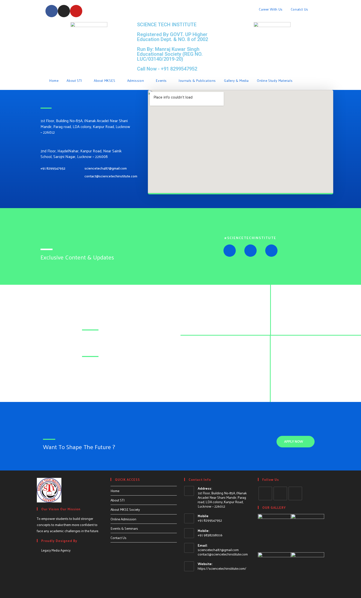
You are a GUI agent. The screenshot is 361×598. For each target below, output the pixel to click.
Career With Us (270, 9)
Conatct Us (300, 9)
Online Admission (123, 519)
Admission (136, 80)
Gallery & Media (236, 80)
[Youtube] (76, 11)
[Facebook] (265, 493)
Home (53, 80)
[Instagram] (64, 11)
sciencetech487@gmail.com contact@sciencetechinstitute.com (223, 552)
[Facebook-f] (51, 11)
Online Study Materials (275, 80)
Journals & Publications (197, 80)
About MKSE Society (125, 509)
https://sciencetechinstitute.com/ (222, 568)
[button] (296, 441)
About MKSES (105, 80)
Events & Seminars (124, 528)
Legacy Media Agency (55, 550)
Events (161, 80)
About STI (75, 80)
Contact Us (118, 538)
